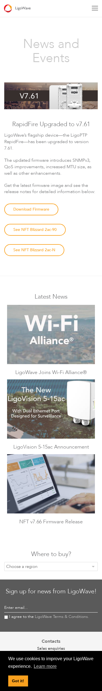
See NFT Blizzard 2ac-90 (35, 229)
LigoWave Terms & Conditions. (62, 616)
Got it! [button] (18, 681)
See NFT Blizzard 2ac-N (34, 250)
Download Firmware (31, 209)
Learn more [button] (45, 666)
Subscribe (87, 608)
